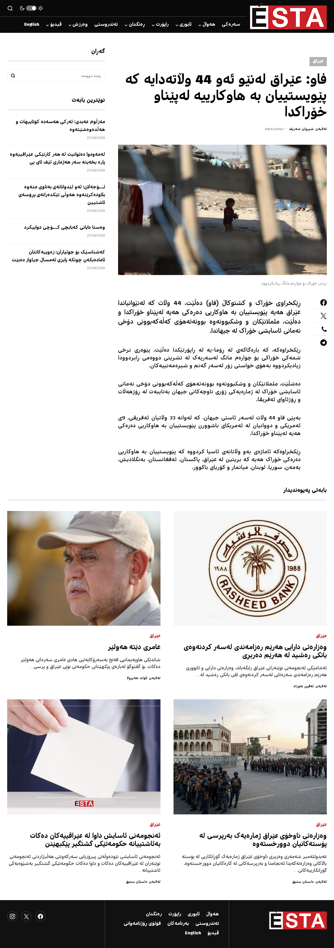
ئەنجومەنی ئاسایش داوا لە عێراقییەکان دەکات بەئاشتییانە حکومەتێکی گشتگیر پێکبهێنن (95, 840)
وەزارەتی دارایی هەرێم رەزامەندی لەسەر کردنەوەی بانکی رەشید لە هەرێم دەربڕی (255, 652)
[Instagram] (12, 916)
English (193, 933)
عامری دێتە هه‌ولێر (134, 647)
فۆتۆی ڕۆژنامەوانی (142, 924)
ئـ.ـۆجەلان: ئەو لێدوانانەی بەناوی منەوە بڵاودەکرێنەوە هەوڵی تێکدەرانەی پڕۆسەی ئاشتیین (61, 195)
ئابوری (194, 914)
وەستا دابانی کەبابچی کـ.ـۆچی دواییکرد (64, 228)
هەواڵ (212, 914)
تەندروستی (207, 924)
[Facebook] (40, 916)
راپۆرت (174, 914)
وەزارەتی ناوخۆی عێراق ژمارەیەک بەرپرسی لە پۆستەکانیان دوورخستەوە (263, 840)
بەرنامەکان (178, 924)
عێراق (318, 61)
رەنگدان (154, 914)
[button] (31, 8)
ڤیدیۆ (213, 933)
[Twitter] (26, 916)
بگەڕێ (13, 75)
